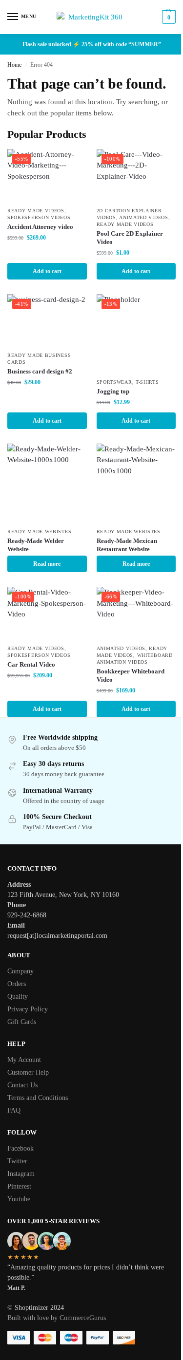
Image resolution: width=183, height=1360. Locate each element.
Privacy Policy (27, 1009)
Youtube (18, 1199)
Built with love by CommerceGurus (56, 1318)
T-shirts (147, 382)
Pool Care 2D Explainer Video (130, 237)
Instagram (21, 1173)
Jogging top (113, 391)
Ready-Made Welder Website (35, 545)
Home (14, 64)
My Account (24, 1059)
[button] (168, 17)
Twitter (17, 1161)
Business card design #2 (39, 371)
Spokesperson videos (38, 217)
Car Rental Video (31, 664)
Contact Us (22, 1085)
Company (20, 971)
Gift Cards (21, 1021)
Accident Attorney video (40, 226)
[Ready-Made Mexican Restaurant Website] (136, 483)
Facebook (20, 1148)
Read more (47, 563)
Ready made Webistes (39, 531)
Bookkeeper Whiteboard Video (130, 675)
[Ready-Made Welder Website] (47, 483)
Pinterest (19, 1186)
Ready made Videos (35, 210)
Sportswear (114, 382)
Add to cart (47, 271)
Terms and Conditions (37, 1097)
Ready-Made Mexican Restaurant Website (127, 545)
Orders (16, 983)
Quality (17, 996)
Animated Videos (143, 217)
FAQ (13, 1110)
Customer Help (28, 1072)
